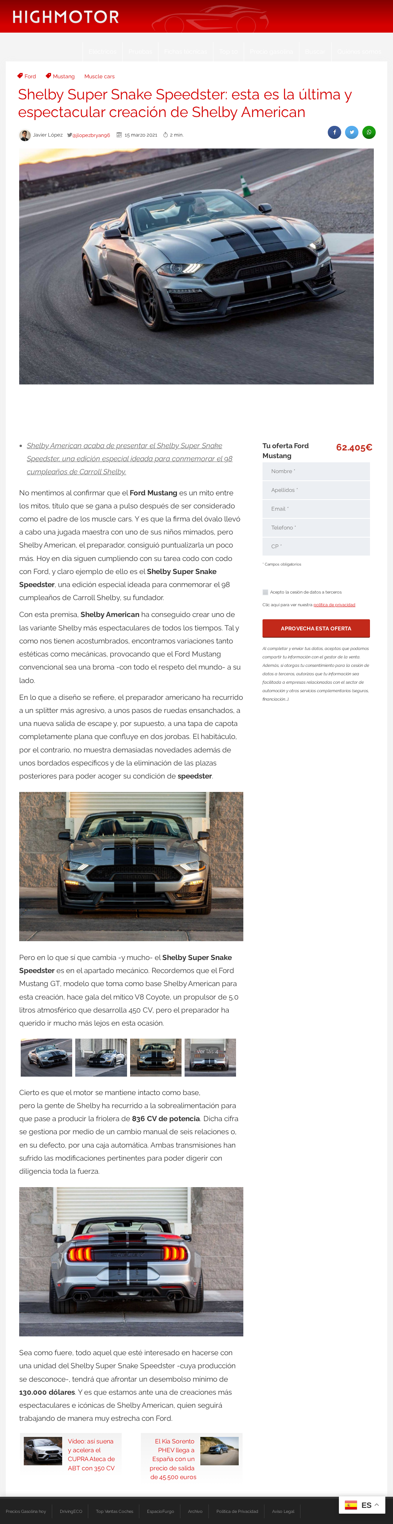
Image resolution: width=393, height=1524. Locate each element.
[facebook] (334, 132)
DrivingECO (71, 1511)
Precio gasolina (271, 51)
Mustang (64, 76)
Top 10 (228, 51)
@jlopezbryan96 (91, 135)
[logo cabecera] (66, 16)
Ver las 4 (207, 1051)
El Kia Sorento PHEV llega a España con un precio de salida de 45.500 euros (173, 1459)
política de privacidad (334, 604)
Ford (30, 76)
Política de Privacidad (237, 1511)
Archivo (195, 1511)
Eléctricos (103, 51)
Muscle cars (99, 76)
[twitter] (351, 132)
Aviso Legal (283, 1511)
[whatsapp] (369, 132)
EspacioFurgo (160, 1511)
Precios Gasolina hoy (26, 1511)
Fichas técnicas (185, 51)
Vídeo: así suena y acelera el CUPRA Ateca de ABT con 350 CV (91, 1454)
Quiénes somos (359, 51)
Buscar (315, 51)
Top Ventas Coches (114, 1511)
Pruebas (140, 51)
